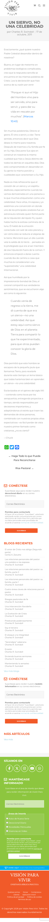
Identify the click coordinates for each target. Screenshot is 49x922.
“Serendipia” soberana (15, 642)
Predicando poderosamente (18, 621)
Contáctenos (36, 892)
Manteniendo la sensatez (17, 663)
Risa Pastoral (24, 468)
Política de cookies (34, 897)
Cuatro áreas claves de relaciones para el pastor (24, 590)
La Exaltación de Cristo (16, 614)
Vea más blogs (11, 671)
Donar (25, 892)
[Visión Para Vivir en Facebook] (9, 768)
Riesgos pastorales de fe (16, 599)
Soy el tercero (11, 628)
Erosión (8, 649)
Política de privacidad (15, 897)
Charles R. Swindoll (22, 31)
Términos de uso (24, 899)
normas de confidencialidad (32, 523)
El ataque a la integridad (17, 635)
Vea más (8, 739)
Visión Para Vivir (30, 908)
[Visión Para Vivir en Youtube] (32, 768)
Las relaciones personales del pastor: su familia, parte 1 (24, 580)
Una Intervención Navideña (18, 606)
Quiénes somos (14, 892)
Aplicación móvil (29, 895)
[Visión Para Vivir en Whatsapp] (39, 768)
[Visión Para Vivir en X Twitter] (17, 768)
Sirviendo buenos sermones (18, 656)
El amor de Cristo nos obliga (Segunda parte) (23, 551)
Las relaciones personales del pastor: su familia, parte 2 (24, 570)
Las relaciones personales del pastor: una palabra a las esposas (22, 560)
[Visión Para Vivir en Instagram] (24, 768)
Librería (16, 895)
